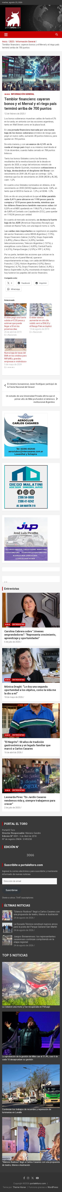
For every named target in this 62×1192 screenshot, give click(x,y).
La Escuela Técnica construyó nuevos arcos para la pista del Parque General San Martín (36, 925)
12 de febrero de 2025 (14, 113)
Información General (22, 94)
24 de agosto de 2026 (23, 918)
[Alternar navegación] (6, 34)
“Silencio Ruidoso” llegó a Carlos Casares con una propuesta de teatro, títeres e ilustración (37, 913)
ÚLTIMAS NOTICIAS (17, 905)
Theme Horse (19, 1187)
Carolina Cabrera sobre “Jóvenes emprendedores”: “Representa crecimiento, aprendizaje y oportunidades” (30, 635)
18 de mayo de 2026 (13, 697)
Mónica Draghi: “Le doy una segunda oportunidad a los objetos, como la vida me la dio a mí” (30, 690)
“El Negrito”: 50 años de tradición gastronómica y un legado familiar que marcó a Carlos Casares (27, 745)
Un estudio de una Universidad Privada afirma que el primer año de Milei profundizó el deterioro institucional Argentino (30, 399)
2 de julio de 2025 (12, 807)
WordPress (53, 1187)
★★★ (7, 94)
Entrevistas (11, 588)
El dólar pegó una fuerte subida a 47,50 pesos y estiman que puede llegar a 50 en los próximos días (15, 323)
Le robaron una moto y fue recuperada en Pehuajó (26, 1007)
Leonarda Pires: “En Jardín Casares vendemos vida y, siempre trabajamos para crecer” (29, 800)
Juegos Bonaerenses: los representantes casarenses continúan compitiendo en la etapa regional (35, 939)
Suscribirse (11, 890)
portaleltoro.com (38, 1183)
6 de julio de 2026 (12, 642)
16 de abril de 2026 (12, 752)
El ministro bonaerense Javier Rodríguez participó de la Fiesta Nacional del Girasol (32, 385)
